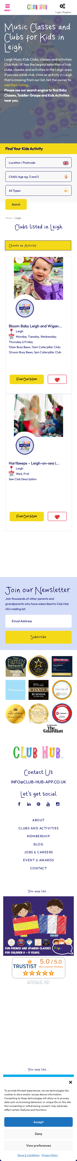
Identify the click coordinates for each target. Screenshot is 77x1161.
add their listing (16, 85)
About (38, 820)
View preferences (38, 1145)
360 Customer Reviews (51, 966)
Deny (38, 1134)
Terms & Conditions (28, 1155)
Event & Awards (38, 860)
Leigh (19, 331)
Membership (38, 836)
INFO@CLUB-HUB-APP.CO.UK (38, 781)
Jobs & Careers (38, 852)
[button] (70, 1082)
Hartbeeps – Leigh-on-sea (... (34, 463)
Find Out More (26, 379)
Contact (38, 868)
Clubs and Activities (38, 828)
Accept (38, 1122)
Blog (38, 844)
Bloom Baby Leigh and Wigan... (35, 326)
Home (8, 218)
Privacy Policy (50, 1155)
